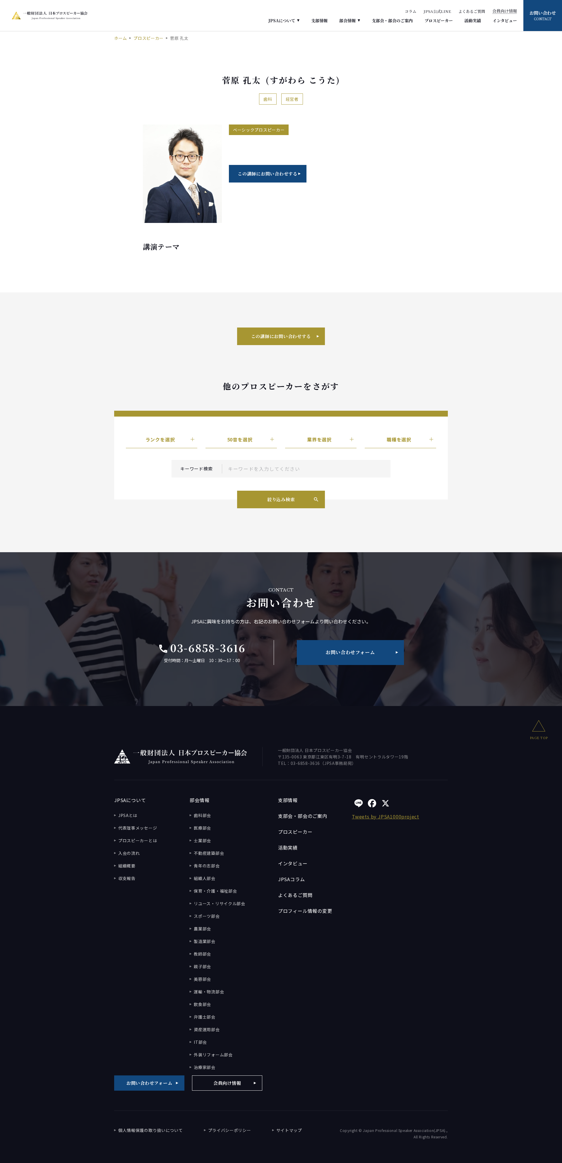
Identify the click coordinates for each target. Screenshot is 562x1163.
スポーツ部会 (207, 916)
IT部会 (200, 1042)
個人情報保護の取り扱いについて (150, 1130)
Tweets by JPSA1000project (385, 816)
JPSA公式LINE (437, 11)
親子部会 (202, 966)
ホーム (120, 38)
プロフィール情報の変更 (305, 910)
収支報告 (127, 878)
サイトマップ (289, 1130)
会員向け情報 (504, 11)
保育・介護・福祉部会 (215, 891)
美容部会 (202, 979)
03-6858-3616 (202, 647)
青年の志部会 (207, 866)
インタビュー (505, 20)
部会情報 (347, 20)
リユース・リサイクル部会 (219, 903)
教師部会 (202, 954)
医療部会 (202, 828)
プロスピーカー (438, 20)
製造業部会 (204, 941)
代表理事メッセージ (137, 828)
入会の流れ (129, 853)
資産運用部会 (207, 1029)
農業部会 (202, 929)
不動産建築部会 (209, 853)
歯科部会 (202, 815)
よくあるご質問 (471, 11)
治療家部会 (204, 1067)
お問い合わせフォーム (350, 652)
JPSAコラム (291, 879)
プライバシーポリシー (229, 1130)
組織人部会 (204, 878)
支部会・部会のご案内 (392, 20)
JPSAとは (127, 815)
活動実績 (473, 20)
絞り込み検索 (281, 499)
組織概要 (127, 866)
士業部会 (202, 840)
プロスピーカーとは (137, 840)
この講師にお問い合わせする (268, 173)
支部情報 (319, 20)
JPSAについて (281, 20)
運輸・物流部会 (209, 992)
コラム (410, 11)
